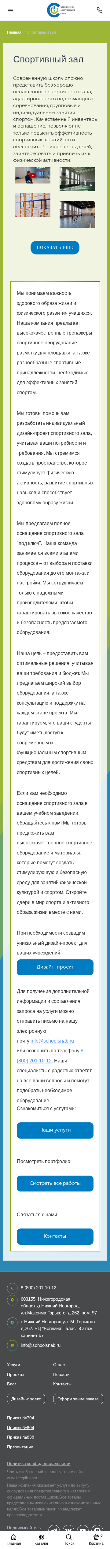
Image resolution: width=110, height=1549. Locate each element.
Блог (11, 1384)
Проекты (15, 1374)
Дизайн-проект (55, 967)
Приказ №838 (20, 1437)
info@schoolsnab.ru (52, 1040)
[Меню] (10, 10)
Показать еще (55, 247)
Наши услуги (55, 1130)
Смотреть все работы (55, 1183)
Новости (61, 1374)
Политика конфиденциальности (39, 1463)
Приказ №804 (20, 1427)
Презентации (20, 1447)
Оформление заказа (78, 1398)
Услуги (13, 1364)
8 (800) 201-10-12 (38, 1287)
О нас (59, 1364)
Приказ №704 (20, 1418)
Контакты (55, 1236)
